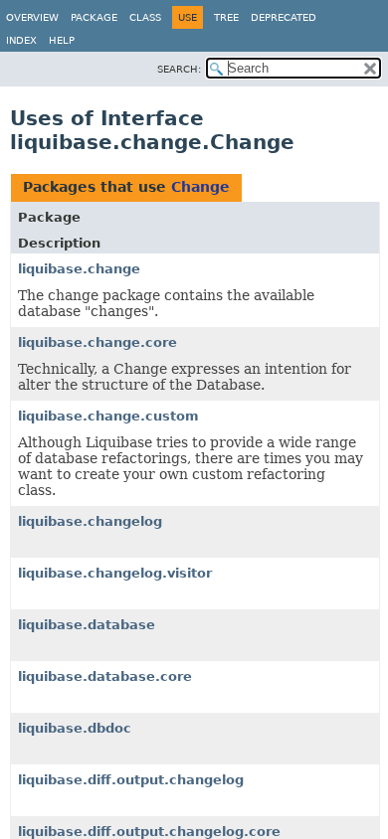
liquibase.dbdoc (74, 728)
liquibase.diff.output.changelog (131, 779)
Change (200, 187)
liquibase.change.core (97, 342)
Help (62, 40)
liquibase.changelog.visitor (115, 573)
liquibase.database (86, 624)
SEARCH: (179, 69)
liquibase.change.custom (108, 416)
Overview (32, 17)
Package (94, 17)
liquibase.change (79, 268)
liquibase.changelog (90, 521)
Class (145, 17)
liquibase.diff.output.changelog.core (149, 831)
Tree (226, 17)
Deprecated (283, 17)
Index (21, 40)
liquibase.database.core (105, 676)
